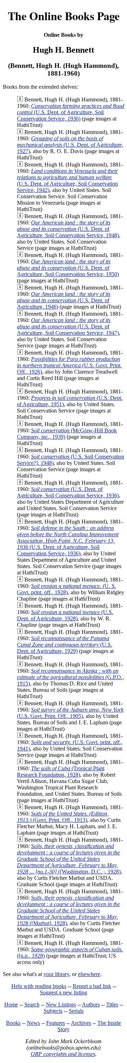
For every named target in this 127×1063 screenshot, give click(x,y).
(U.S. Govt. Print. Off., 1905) (70, 713)
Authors (91, 1004)
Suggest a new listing (63, 992)
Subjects (53, 1011)
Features (55, 1023)
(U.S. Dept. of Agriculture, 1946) (63, 300)
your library (56, 974)
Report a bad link (92, 986)
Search (32, 1004)
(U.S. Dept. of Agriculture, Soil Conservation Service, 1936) (70, 112)
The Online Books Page (64, 15)
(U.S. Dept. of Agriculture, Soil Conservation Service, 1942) (67, 180)
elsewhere (89, 974)
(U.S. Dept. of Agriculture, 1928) (65, 615)
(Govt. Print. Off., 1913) (63, 817)
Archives (81, 1023)
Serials (76, 1011)
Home (11, 1004)
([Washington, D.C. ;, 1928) (69, 859)
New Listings (61, 1004)
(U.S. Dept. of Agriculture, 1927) (70, 144)
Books (13, 1023)
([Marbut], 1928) (68, 910)
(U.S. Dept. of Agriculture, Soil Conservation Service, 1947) (68, 326)
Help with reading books (38, 986)
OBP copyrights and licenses (63, 1054)
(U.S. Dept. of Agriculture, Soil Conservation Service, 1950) (68, 267)
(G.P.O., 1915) (70, 677)
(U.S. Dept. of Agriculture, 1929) (64, 644)
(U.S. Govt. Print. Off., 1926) (69, 365)
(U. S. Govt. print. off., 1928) (66, 589)
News (33, 1023)
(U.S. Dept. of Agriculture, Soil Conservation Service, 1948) (68, 229)
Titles (112, 1004)
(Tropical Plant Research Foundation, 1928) (60, 771)
